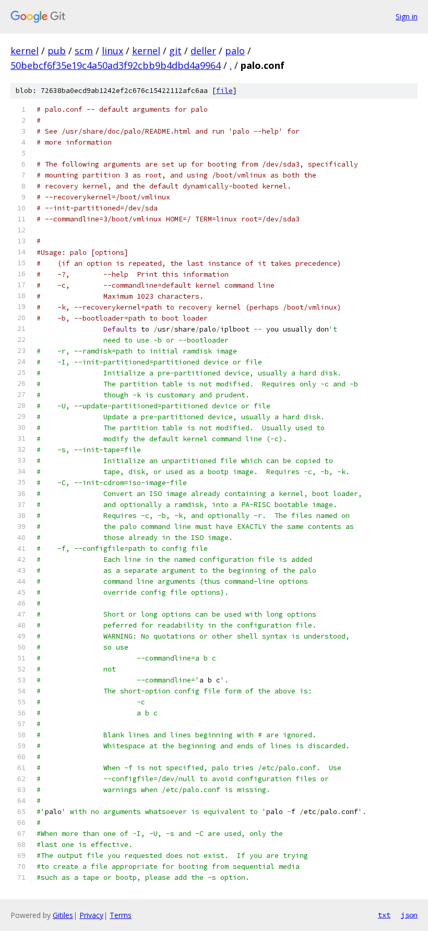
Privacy (91, 915)
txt (384, 915)
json (409, 915)
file (224, 90)
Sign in (407, 16)
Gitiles (63, 915)
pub (56, 50)
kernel (24, 50)
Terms (121, 915)
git (175, 50)
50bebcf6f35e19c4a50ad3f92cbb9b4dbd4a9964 (115, 65)
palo (235, 50)
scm (84, 50)
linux (112, 50)
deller (203, 50)
